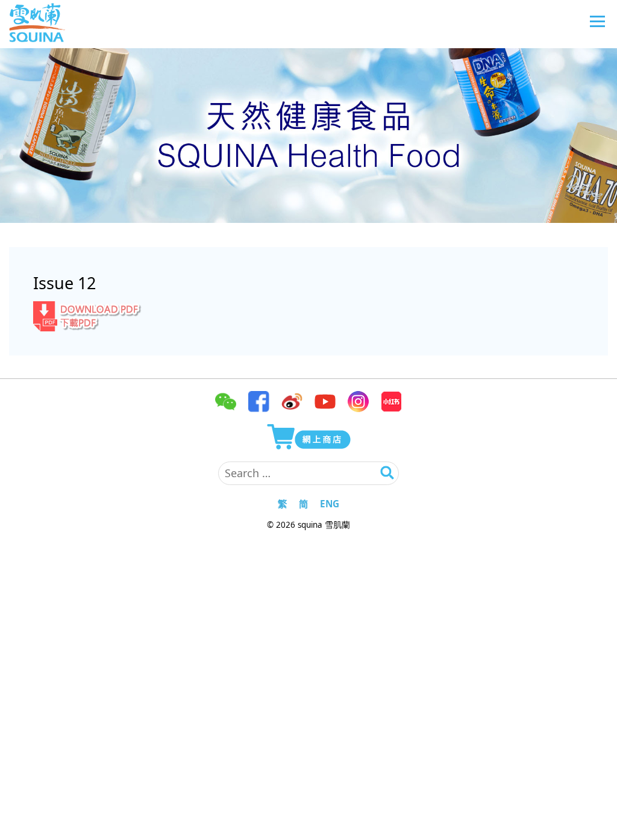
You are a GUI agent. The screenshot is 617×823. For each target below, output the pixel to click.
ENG (329, 504)
